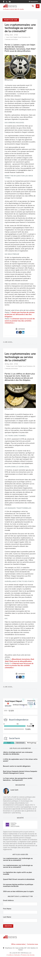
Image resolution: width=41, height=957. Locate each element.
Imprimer (21, 329)
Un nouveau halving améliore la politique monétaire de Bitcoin (18, 885)
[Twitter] (6, 2)
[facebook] (17, 332)
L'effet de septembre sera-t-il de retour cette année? (20, 760)
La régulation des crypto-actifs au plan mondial (17, 873)
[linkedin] (23, 332)
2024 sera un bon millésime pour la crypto (18, 891)
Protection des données (28, 955)
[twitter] (20, 332)
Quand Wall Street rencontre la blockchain (19, 879)
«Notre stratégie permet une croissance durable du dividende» (17, 753)
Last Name (7, 917)
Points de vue (10, 20)
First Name (7, 909)
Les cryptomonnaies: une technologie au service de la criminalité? (18, 859)
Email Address (8, 900)
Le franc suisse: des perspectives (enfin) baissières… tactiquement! (17, 779)
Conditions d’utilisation (13, 955)
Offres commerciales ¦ (18, 944)
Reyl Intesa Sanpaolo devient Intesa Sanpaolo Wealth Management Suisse (20, 772)
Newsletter (34, 1)
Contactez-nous (32, 944)
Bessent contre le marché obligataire (16, 766)
